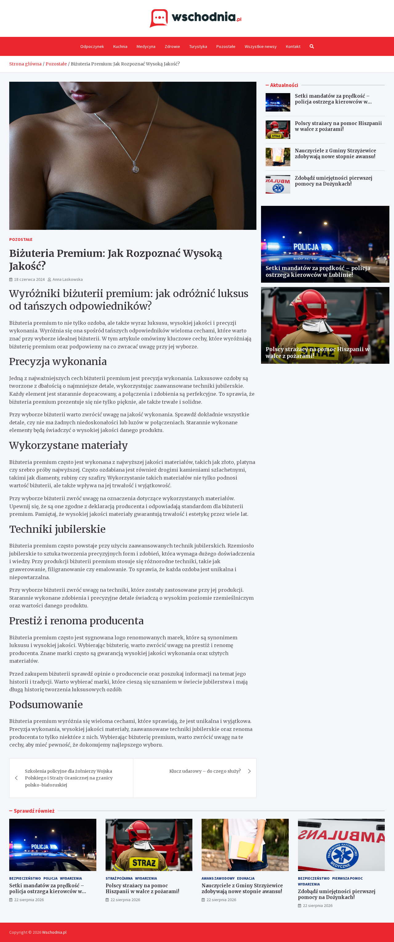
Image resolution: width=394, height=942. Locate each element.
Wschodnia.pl (54, 932)
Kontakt (293, 46)
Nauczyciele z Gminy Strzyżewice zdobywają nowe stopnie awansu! (335, 154)
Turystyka (198, 46)
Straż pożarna (119, 878)
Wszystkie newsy (261, 46)
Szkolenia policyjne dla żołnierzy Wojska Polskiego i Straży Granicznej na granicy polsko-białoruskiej (69, 778)
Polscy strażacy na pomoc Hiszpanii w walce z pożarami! (338, 126)
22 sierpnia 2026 (29, 899)
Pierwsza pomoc (347, 878)
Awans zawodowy (218, 878)
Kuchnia (120, 46)
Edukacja (246, 878)
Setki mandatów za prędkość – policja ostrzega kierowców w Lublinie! (332, 102)
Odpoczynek (92, 46)
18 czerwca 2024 (29, 279)
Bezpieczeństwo (25, 878)
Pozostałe (225, 46)
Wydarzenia (71, 878)
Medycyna (146, 46)
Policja (50, 878)
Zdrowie (172, 46)
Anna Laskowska (68, 279)
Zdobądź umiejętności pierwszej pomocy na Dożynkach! (333, 181)
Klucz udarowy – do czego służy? (205, 771)
